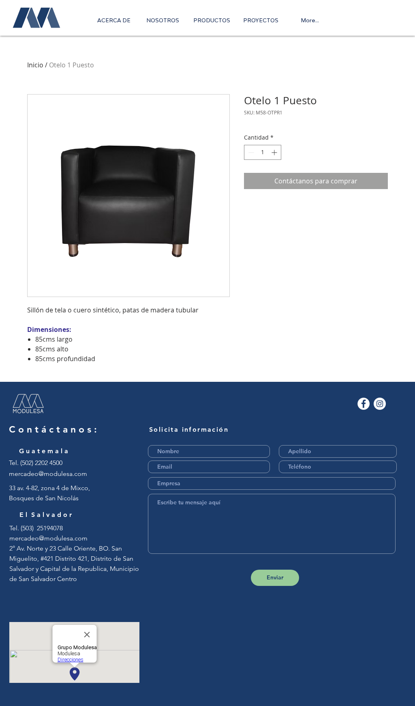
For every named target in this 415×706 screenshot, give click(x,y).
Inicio (35, 64)
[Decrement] (250, 152)
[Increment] (275, 152)
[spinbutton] (262, 152)
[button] (211, 20)
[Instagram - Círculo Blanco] (380, 404)
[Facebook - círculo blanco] (363, 404)
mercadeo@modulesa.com (48, 474)
